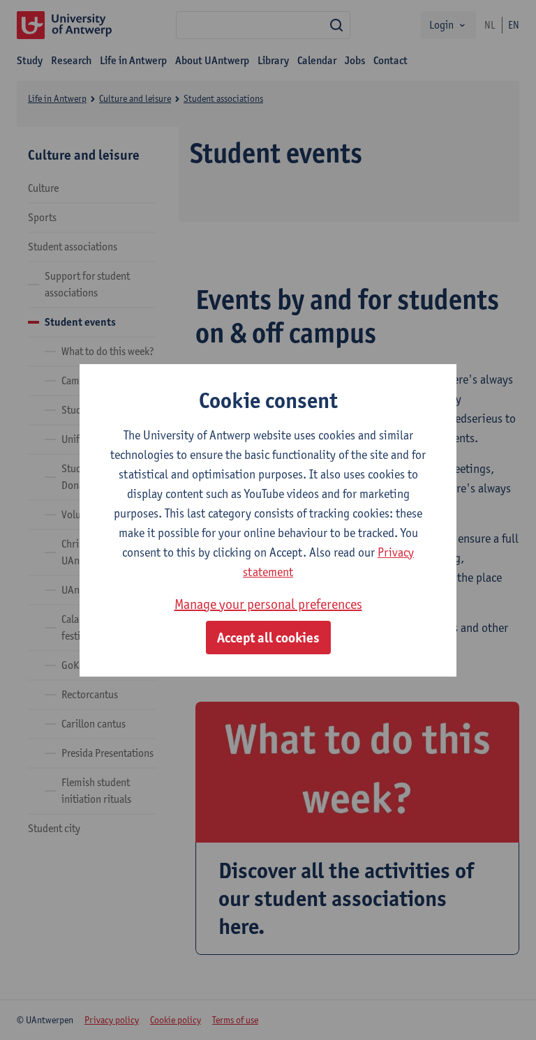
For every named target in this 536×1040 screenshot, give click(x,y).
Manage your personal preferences (268, 604)
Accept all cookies (268, 637)
